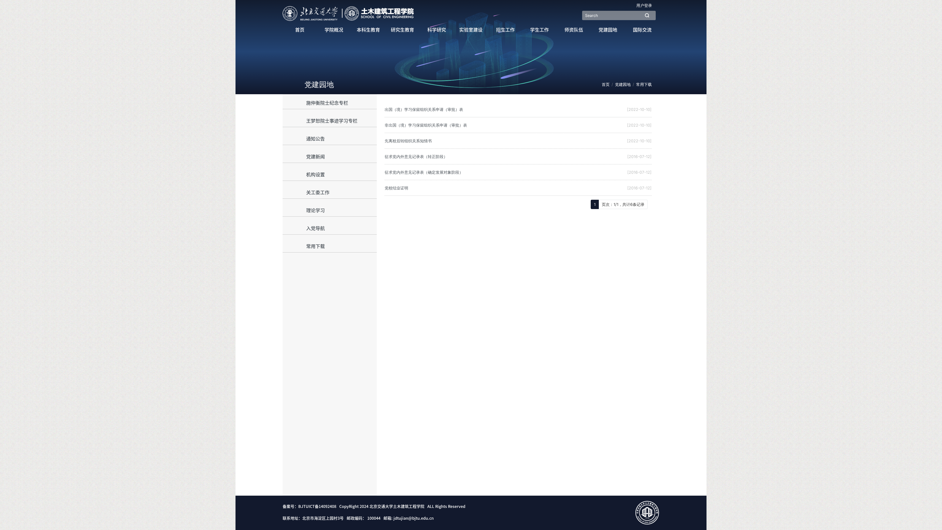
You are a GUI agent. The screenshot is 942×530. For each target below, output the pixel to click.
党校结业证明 (396, 188)
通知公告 (315, 138)
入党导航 (315, 228)
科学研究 (436, 29)
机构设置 (315, 174)
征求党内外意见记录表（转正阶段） (416, 156)
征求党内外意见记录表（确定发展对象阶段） (424, 172)
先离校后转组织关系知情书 (408, 140)
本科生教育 (368, 29)
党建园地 (608, 29)
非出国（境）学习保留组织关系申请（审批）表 (426, 125)
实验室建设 (471, 29)
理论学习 (315, 210)
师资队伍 (573, 29)
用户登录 (644, 5)
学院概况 (334, 29)
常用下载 (315, 246)
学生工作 (539, 29)
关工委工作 (317, 192)
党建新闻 (315, 156)
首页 (299, 29)
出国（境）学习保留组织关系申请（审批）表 (424, 109)
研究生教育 (402, 29)
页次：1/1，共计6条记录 (623, 204)
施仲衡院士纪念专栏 (327, 103)
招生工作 (505, 29)
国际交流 (642, 29)
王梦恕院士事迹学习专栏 (331, 121)
